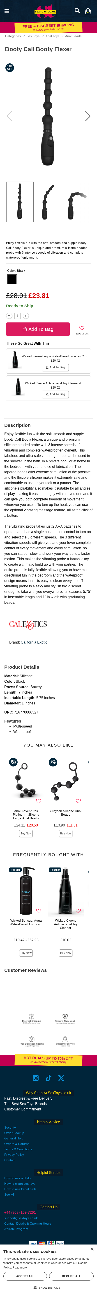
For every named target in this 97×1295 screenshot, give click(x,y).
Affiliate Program (16, 1229)
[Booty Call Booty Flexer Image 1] (48, 116)
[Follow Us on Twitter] (61, 1078)
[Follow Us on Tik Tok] (48, 1078)
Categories (13, 36)
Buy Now (26, 833)
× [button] (92, 1249)
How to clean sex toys (19, 1184)
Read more (19, 1267)
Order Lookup (14, 1133)
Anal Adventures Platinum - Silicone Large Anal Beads (26, 814)
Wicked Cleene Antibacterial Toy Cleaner (66, 924)
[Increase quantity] (26, 316)
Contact (9, 1160)
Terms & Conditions (18, 1149)
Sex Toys (33, 36)
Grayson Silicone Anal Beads (65, 813)
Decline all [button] (71, 1276)
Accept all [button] (25, 1276)
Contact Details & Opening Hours (27, 1223)
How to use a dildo (17, 1178)
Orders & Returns (16, 1144)
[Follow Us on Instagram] (35, 1078)
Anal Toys (52, 36)
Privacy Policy (14, 1155)
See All (9, 1194)
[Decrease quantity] (9, 316)
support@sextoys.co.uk (21, 1218)
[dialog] (48, 1270)
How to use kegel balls (20, 1189)
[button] (6, 10)
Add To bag (40, 329)
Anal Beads (73, 36)
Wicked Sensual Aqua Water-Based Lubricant (26, 922)
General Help (13, 1138)
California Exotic (34, 642)
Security (10, 1127)
